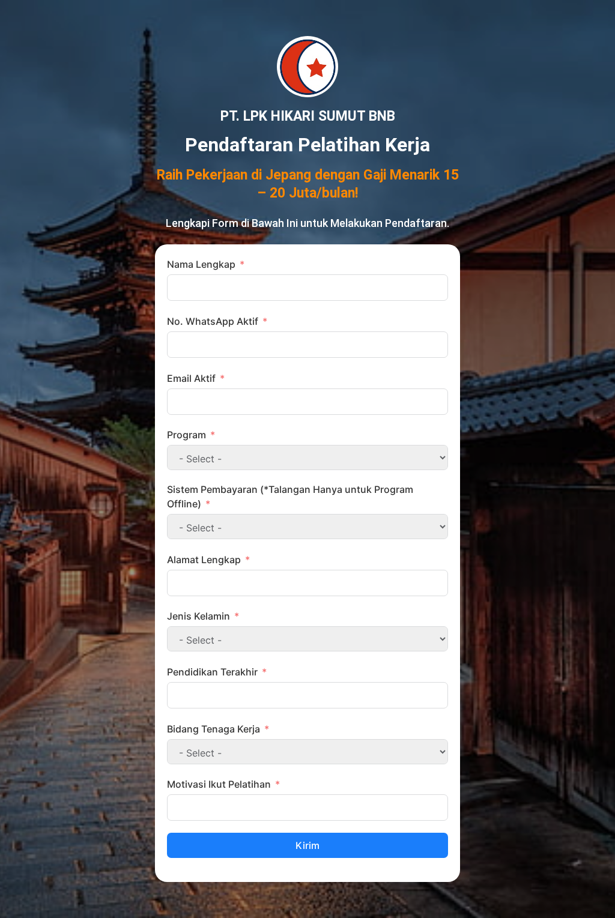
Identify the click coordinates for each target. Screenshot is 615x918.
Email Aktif (191, 378)
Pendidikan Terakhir (212, 672)
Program (186, 435)
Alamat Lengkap (204, 560)
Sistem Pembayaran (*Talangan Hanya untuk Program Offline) (290, 496)
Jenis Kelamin (198, 616)
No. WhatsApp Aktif (212, 321)
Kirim (307, 845)
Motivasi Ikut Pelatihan (219, 784)
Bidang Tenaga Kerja (213, 729)
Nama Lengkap (201, 264)
